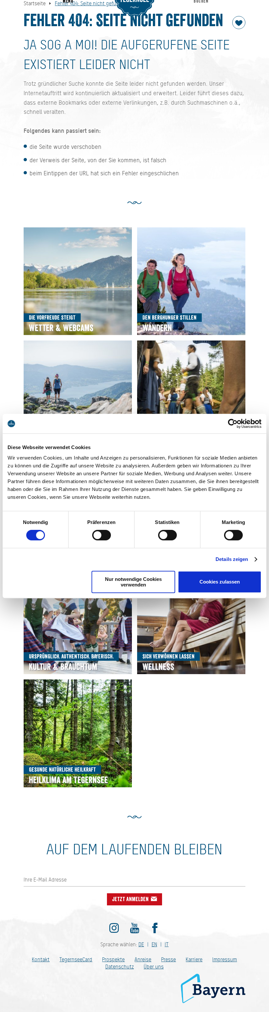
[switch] (101, 535)
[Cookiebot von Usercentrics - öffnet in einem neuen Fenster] (232, 423)
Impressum (224, 959)
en (154, 944)
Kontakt (41, 959)
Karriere (194, 959)
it (167, 944)
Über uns (154, 967)
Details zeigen (232, 559)
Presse (168, 959)
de (141, 944)
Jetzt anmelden (131, 899)
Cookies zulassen (219, 582)
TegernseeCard (75, 959)
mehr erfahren (78, 281)
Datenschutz (119, 967)
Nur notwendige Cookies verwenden (133, 581)
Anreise (142, 959)
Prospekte (113, 959)
